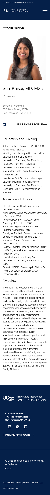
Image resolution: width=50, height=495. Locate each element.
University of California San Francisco (18, 3)
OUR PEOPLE (15, 28)
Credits (9, 469)
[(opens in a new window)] (4, 125)
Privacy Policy (22, 483)
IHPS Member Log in (16, 435)
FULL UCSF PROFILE (30, 124)
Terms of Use (37, 483)
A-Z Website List (10, 489)
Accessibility (8, 483)
